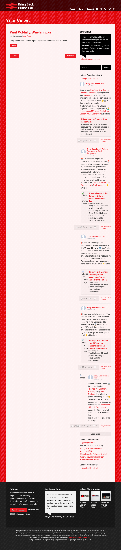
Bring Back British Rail (20, 6)
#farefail (83, 456)
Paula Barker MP (93, 113)
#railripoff (100, 456)
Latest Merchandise (90, 489)
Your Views (18, 20)
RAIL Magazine (99, 185)
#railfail (104, 454)
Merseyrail (88, 95)
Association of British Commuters (99, 406)
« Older (14, 56)
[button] (88, 140)
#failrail (97, 459)
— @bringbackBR (87, 442)
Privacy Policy (43, 537)
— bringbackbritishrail (89, 78)
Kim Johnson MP (87, 111)
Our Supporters (52, 489)
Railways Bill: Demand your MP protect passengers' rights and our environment (98, 275)
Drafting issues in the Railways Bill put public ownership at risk (98, 197)
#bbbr (99, 448)
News (80, 9)
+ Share (13, 45)
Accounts (33, 537)
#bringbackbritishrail (88, 448)
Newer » (70, 56)
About (72, 9)
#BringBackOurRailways (90, 454)
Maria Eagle (100, 111)
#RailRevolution (86, 459)
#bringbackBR (86, 451)
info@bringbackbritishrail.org (80, 537)
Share (104, 141)
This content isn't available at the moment (94, 120)
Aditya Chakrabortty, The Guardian (59, 516)
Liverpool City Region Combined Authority (94, 91)
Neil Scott (88, 539)
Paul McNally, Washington (30, 32)
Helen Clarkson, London (90, 59)
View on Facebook (106, 140)
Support (90, 9)
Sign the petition (18, 510)
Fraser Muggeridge (69, 539)
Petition (14, 489)
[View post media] (82, 377)
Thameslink (93, 388)
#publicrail (91, 456)
